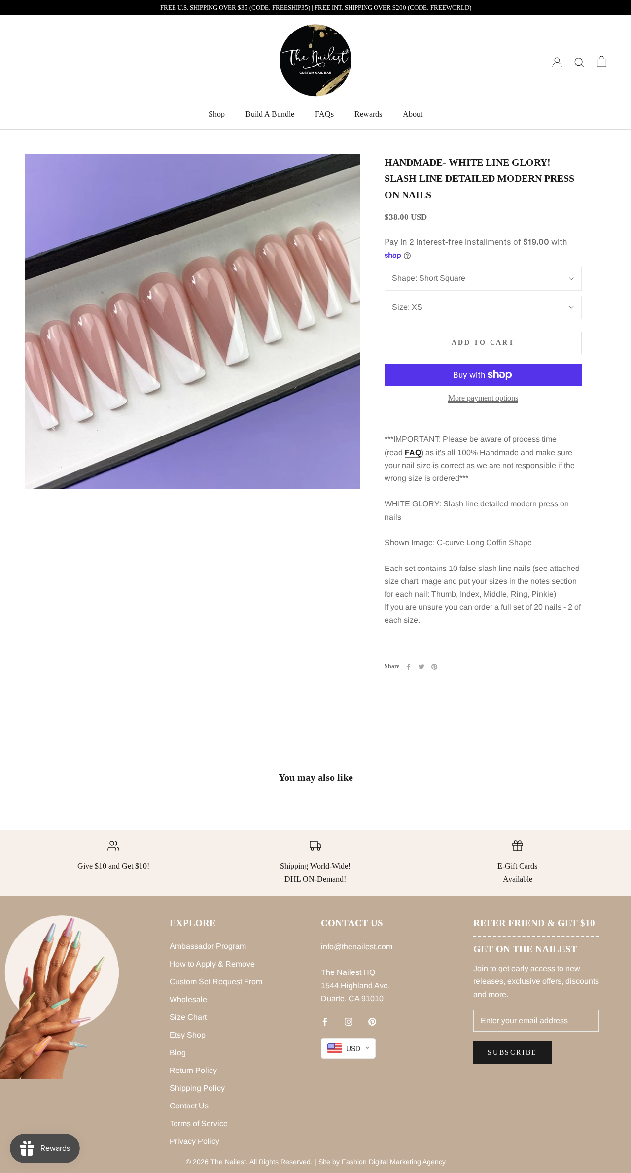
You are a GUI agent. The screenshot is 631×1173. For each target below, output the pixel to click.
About (412, 114)
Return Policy (193, 1070)
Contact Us (189, 1106)
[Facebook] (409, 667)
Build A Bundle (269, 114)
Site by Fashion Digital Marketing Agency (382, 1162)
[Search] (579, 61)
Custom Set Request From (216, 981)
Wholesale (188, 999)
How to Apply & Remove (212, 964)
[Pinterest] (434, 667)
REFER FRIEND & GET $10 (534, 923)
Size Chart (188, 1017)
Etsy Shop (188, 1035)
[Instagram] (348, 1021)
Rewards (368, 114)
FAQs (324, 114)
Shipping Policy (197, 1088)
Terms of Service (199, 1123)
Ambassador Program (208, 946)
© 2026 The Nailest (216, 1162)
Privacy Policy (194, 1141)
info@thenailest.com (356, 946)
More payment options (483, 398)
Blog (178, 1052)
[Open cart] (601, 61)
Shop (217, 114)
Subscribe (512, 1052)
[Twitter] (421, 667)
